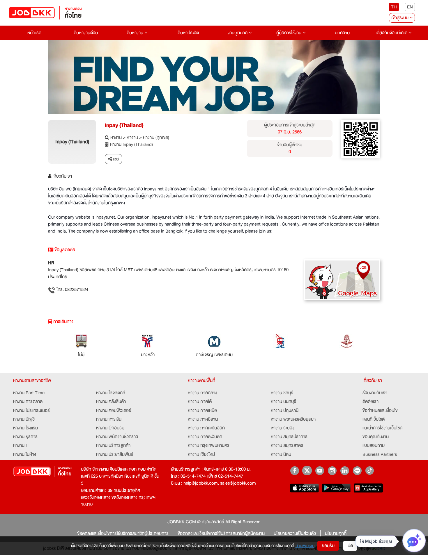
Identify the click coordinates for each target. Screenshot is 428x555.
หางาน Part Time (29, 392)
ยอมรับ (328, 545)
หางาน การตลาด (28, 401)
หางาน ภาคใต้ (200, 401)
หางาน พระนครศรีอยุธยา (293, 419)
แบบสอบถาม (373, 445)
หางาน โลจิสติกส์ (110, 392)
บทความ (342, 33)
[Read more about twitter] (307, 470)
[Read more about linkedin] (344, 470)
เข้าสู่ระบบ (400, 18)
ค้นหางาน (135, 33)
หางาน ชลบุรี (282, 392)
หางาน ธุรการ (25, 436)
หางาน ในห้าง (24, 454)
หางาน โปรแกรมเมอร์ (31, 410)
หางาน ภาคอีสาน (203, 419)
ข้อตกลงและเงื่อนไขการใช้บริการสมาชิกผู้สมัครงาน (221, 533)
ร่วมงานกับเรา (374, 392)
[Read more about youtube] (319, 470)
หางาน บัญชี (24, 419)
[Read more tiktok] (369, 470)
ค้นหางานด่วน (86, 33)
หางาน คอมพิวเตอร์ (113, 410)
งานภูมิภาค (238, 33)
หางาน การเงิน (108, 419)
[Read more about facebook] (294, 470)
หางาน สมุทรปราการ (289, 436)
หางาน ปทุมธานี (284, 410)
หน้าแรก (34, 33)
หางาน (116, 137)
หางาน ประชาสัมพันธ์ (114, 454)
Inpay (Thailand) (124, 125)
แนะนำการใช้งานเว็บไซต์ (382, 427)
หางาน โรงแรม (25, 427)
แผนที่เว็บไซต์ (373, 419)
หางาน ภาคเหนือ (202, 410)
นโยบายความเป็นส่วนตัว (295, 533)
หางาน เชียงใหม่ (201, 454)
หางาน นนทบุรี (283, 401)
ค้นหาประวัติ (188, 33)
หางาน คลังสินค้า (111, 401)
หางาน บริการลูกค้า (113, 445)
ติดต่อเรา (370, 401)
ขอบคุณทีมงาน (375, 436)
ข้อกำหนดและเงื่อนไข (380, 410)
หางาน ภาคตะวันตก (205, 436)
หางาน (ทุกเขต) (156, 137)
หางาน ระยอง (282, 427)
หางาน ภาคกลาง (202, 392)
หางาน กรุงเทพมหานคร (208, 445)
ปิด (350, 545)
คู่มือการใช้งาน (289, 33)
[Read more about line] (357, 470)
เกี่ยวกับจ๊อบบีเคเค (392, 33)
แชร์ (115, 159)
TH (394, 7)
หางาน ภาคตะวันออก (206, 427)
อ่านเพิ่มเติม (305, 545)
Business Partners (379, 454)
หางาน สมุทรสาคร (287, 445)
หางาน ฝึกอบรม (110, 427)
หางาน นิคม (281, 454)
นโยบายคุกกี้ (335, 533)
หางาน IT (21, 445)
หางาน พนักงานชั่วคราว (117, 436)
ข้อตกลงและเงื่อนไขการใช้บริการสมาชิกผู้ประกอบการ (123, 533)
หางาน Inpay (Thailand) (131, 144)
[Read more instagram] (332, 470)
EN (410, 7)
